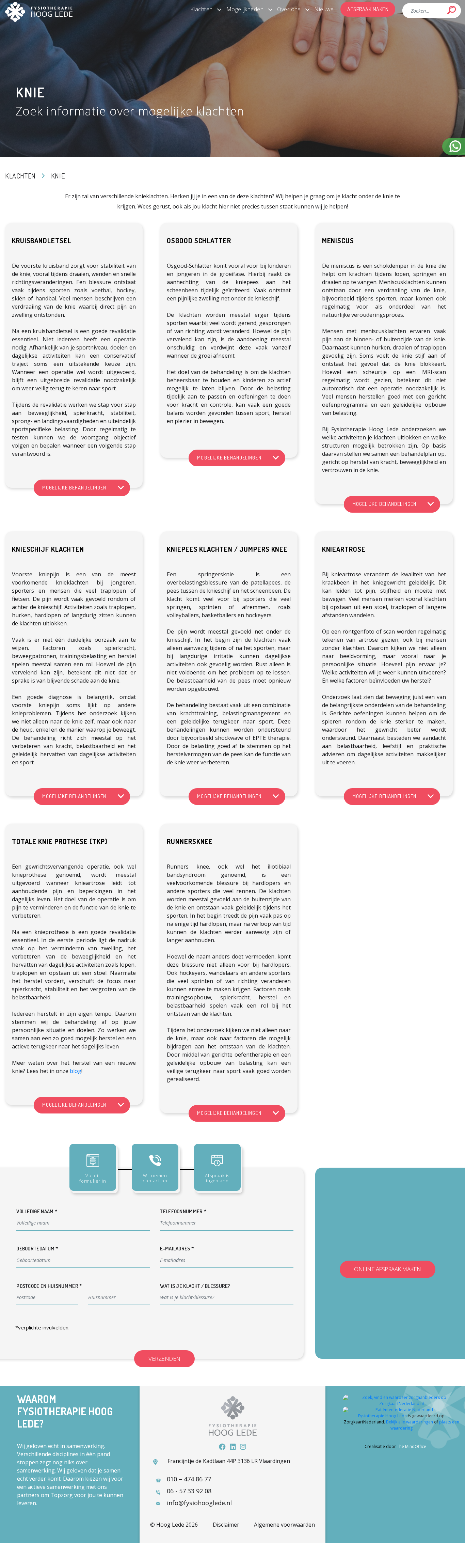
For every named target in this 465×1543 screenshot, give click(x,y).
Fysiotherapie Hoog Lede (382, 1416)
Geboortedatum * (37, 1248)
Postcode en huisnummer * (49, 1286)
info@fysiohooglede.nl (199, 1503)
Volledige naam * (37, 1211)
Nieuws (324, 9)
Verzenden (164, 1358)
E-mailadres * (177, 1248)
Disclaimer (226, 1524)
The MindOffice (411, 1446)
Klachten (201, 9)
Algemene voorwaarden (284, 1524)
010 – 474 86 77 (189, 1479)
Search (451, 10)
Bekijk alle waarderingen (409, 1422)
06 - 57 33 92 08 (189, 1491)
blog (75, 1071)
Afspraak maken (367, 9)
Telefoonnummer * (183, 1211)
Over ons (289, 9)
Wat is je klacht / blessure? (195, 1286)
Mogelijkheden (245, 9)
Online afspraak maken (387, 1269)
